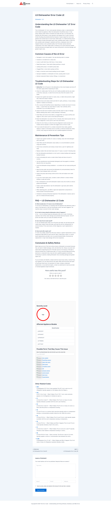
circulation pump (46, 366)
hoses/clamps (45, 377)
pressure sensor (46, 370)
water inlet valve (46, 362)
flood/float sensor (46, 360)
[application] (73, 3)
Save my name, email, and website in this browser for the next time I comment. (53, 486)
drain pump (45, 364)
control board (45, 373)
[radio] (50, 275)
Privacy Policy (86, 3)
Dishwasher (38, 19)
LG (43, 19)
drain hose (44, 375)
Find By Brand (69, 3)
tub (43, 368)
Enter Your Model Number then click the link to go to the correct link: (51, 352)
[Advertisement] (55, 289)
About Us (79, 3)
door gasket (45, 358)
